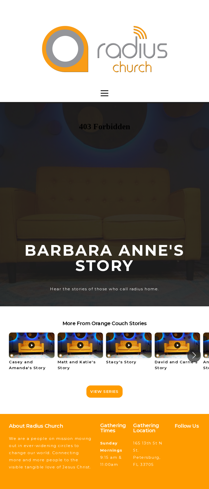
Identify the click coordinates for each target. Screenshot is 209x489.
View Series (104, 391)
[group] (32, 355)
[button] (194, 355)
